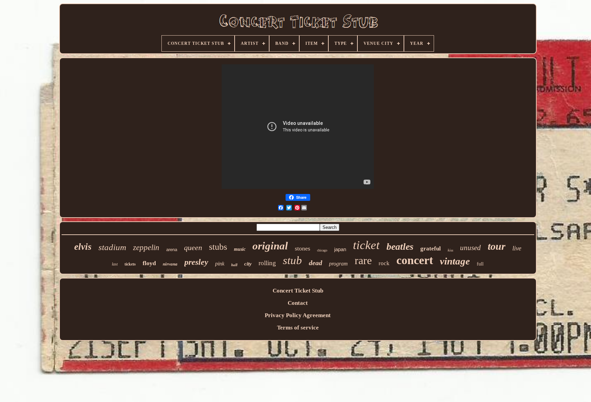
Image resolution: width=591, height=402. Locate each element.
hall (234, 265)
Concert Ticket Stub (298, 290)
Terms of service (298, 327)
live (516, 248)
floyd (149, 263)
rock (384, 263)
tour (496, 246)
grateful (430, 248)
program (338, 264)
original (270, 246)
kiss (450, 250)
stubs (218, 247)
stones (302, 248)
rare (363, 260)
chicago (322, 250)
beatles (399, 246)
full (480, 264)
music (240, 249)
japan (340, 249)
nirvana (170, 264)
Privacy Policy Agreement (298, 315)
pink (219, 264)
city (248, 264)
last (115, 264)
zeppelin (146, 247)
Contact (298, 303)
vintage (455, 261)
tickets (130, 264)
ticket (366, 245)
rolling (267, 263)
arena (171, 249)
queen (193, 247)
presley (196, 262)
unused (470, 248)
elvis (83, 247)
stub (292, 260)
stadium (112, 247)
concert (414, 260)
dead (315, 263)
